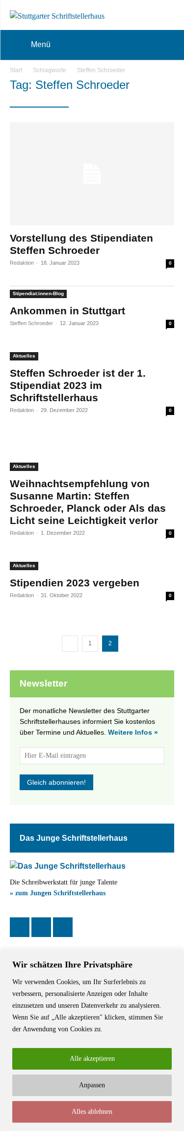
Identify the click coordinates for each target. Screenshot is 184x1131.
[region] (92, 1040)
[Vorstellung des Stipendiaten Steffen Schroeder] (92, 173)
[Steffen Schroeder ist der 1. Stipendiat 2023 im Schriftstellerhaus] (92, 354)
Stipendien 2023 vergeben (74, 582)
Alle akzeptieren (92, 1058)
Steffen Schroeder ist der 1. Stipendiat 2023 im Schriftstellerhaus (78, 385)
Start (16, 70)
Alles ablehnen (92, 1111)
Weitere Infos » (133, 732)
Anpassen (92, 1085)
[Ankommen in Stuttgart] (92, 292)
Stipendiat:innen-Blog (38, 293)
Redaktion (22, 263)
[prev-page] (70, 643)
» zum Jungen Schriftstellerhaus (57, 893)
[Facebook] (19, 927)
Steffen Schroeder (31, 323)
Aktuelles (24, 356)
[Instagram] (41, 927)
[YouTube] (63, 927)
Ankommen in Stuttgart (67, 310)
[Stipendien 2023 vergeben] (92, 564)
